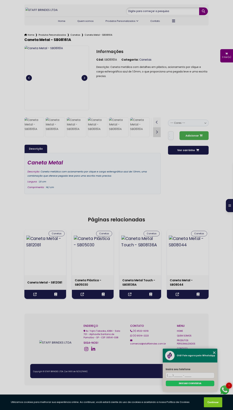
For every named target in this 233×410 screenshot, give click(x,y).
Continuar (213, 402)
